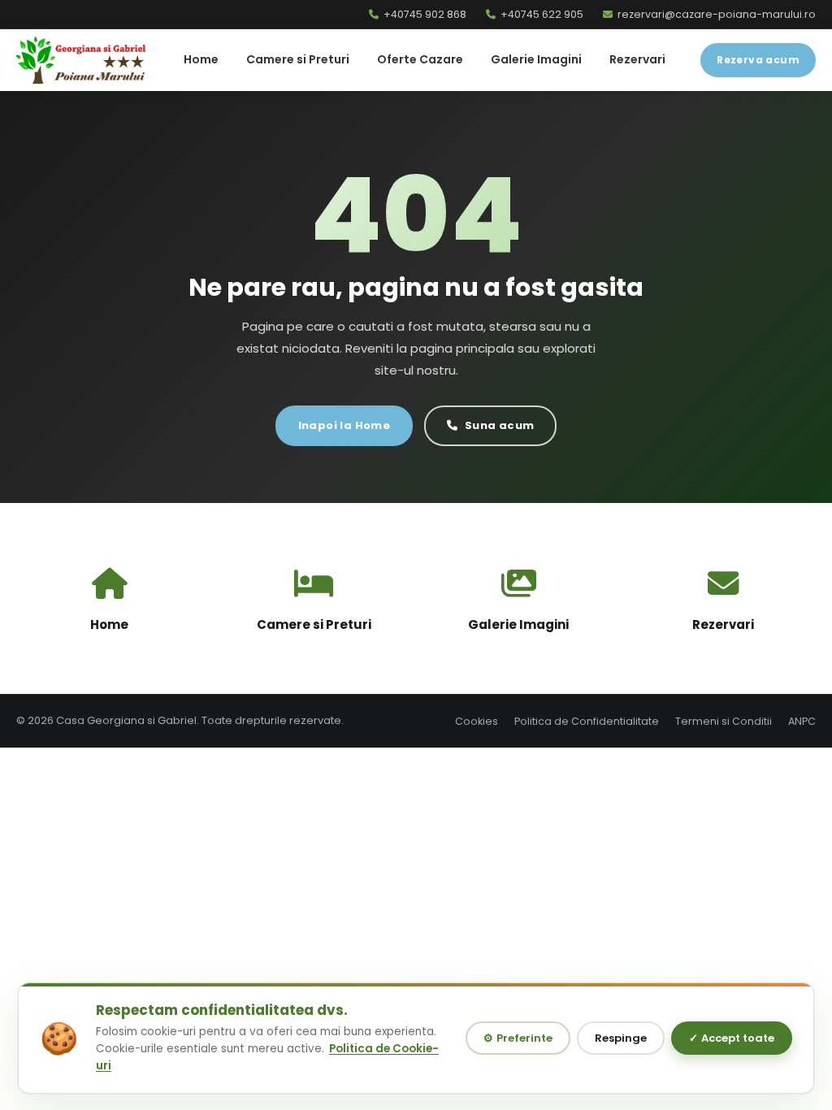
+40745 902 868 (425, 14)
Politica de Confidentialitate (586, 721)
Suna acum (500, 425)
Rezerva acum (758, 60)
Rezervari (637, 59)
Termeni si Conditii (723, 721)
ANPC (802, 721)
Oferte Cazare (420, 59)
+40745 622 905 (541, 14)
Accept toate (731, 1038)
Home (201, 59)
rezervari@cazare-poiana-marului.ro (717, 14)
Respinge (621, 1038)
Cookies (476, 721)
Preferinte (517, 1038)
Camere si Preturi (297, 59)
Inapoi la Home (344, 425)
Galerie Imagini (536, 59)
